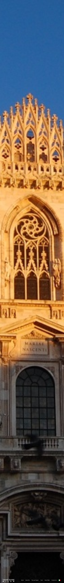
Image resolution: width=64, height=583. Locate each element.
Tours (41, 580)
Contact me (54, 580)
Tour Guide (9, 580)
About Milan (47, 580)
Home (22, 580)
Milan (9, 581)
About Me (28, 580)
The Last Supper (35, 580)
